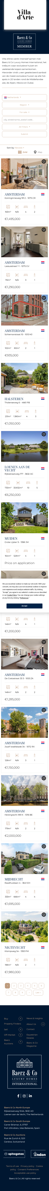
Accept (24, 606)
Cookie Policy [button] (12, 595)
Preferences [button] (24, 598)
